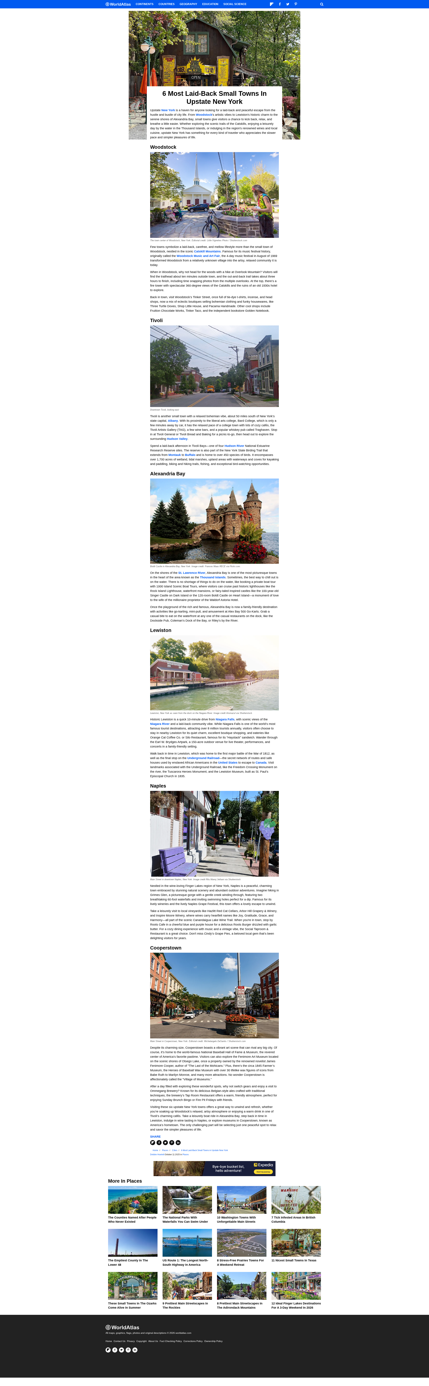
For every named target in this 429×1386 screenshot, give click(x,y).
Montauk (174, 455)
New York (168, 110)
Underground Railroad (203, 758)
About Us (153, 1341)
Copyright (141, 1341)
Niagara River (160, 724)
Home (109, 1341)
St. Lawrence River (191, 572)
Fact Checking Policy (171, 1341)
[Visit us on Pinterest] (128, 1350)
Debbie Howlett (157, 1154)
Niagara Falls (225, 719)
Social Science (235, 4)
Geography (188, 4)
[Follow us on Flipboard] (108, 1350)
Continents (145, 4)
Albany (173, 420)
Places (185, 1154)
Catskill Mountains (207, 251)
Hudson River (234, 446)
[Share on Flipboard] (152, 1142)
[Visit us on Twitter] (121, 1350)
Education (210, 4)
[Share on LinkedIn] (178, 1142)
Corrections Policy (193, 1341)
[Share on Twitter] (165, 1142)
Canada (261, 762)
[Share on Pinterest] (171, 1142)
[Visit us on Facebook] (114, 1350)
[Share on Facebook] (159, 1142)
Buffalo (190, 455)
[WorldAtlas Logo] (119, 4)
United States (227, 762)
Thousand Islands (213, 577)
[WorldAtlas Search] (321, 4)
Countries (167, 4)
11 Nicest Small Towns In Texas (293, 1260)
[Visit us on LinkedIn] (134, 1350)
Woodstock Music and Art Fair (198, 256)
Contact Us (119, 1341)
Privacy (131, 1341)
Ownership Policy (213, 1341)
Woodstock (204, 114)
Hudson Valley (177, 439)
